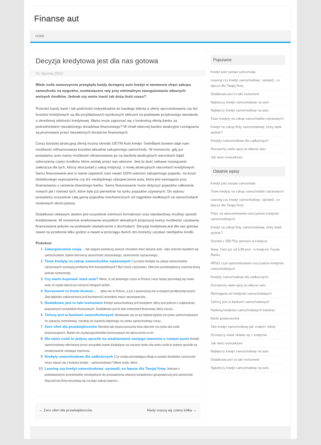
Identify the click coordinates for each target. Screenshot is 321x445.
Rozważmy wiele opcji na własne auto (238, 285)
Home (39, 36)
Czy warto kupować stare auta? (71, 279)
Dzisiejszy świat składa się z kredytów (239, 335)
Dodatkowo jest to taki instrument (74, 303)
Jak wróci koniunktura (226, 343)
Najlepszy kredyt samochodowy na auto (240, 351)
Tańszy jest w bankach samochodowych (79, 315)
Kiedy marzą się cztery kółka (172, 410)
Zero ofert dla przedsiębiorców (71, 327)
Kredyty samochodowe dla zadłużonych (79, 356)
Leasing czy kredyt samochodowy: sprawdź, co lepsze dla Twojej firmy (105, 368)
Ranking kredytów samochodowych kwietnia (243, 310)
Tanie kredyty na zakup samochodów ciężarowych (88, 261)
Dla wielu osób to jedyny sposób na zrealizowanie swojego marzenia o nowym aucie (117, 339)
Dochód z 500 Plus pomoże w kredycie (239, 241)
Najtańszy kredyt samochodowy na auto (240, 368)
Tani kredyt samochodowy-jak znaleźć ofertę (243, 327)
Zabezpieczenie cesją (63, 249)
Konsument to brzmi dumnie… (71, 291)
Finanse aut (56, 18)
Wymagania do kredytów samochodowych (241, 293)
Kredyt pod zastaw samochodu (233, 183)
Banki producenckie (225, 318)
